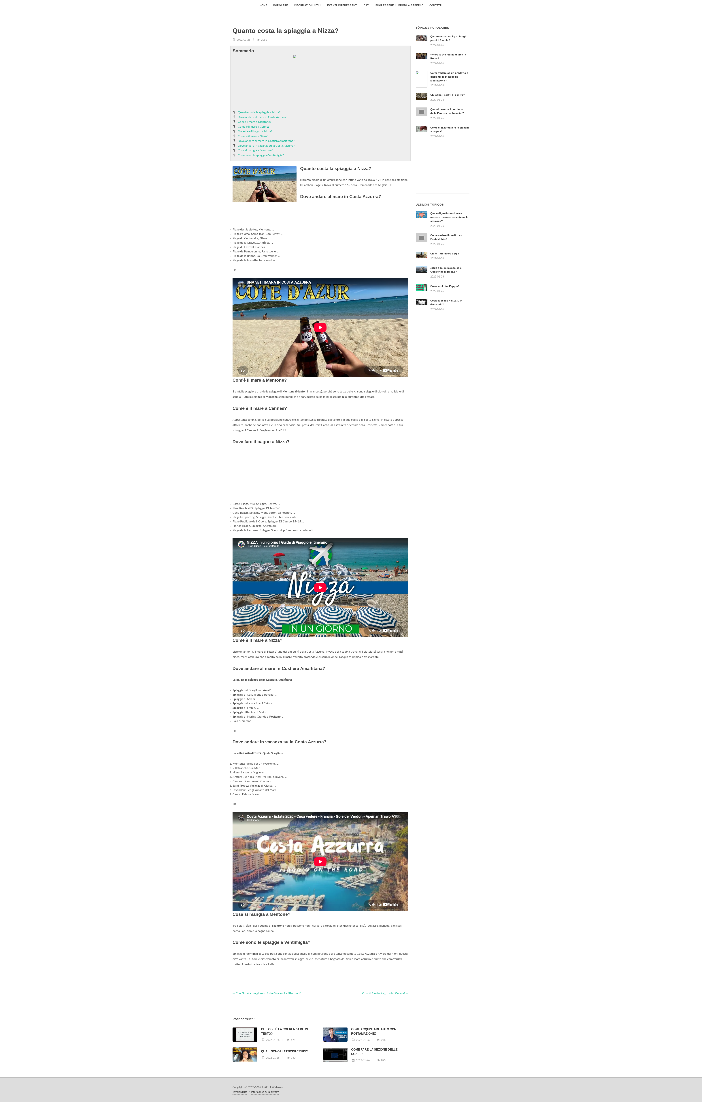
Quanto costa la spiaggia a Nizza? (259, 112)
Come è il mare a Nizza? (253, 136)
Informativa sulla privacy (265, 1092)
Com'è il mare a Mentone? (254, 121)
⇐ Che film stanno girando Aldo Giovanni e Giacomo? (267, 993)
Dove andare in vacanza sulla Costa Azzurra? (266, 145)
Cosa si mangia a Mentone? (255, 150)
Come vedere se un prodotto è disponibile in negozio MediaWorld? (449, 76)
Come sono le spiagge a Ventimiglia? (261, 155)
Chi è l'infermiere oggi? (444, 253)
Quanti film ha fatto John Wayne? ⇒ (385, 993)
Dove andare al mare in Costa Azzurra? (262, 117)
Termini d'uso (240, 1092)
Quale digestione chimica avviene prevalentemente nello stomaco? (449, 217)
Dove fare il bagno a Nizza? (255, 131)
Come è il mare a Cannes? (254, 126)
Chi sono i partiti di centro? (447, 94)
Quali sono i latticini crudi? (284, 1051)
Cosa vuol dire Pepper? (445, 286)
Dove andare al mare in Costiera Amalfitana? (266, 140)
